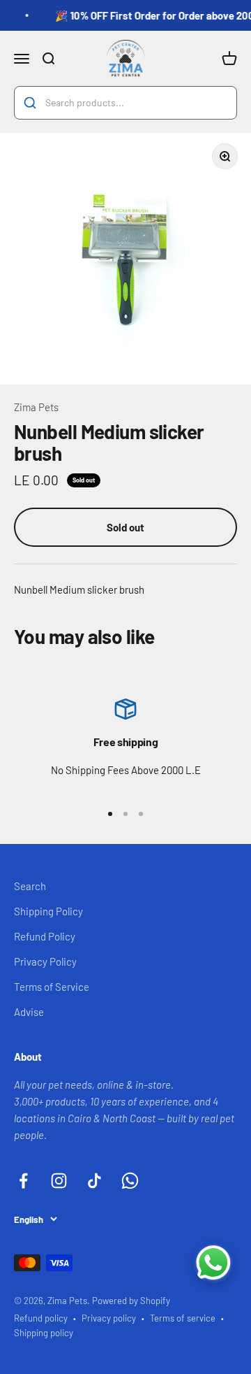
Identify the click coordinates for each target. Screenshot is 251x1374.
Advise (29, 1012)
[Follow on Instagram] (59, 1180)
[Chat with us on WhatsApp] (213, 1263)
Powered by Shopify (131, 1300)
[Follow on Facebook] (23, 1180)
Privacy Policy (45, 961)
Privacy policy (109, 1318)
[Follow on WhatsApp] (130, 1180)
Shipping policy (43, 1332)
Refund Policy (44, 936)
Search (30, 886)
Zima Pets (36, 407)
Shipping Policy (48, 911)
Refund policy (41, 1318)
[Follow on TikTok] (94, 1180)
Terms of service (182, 1318)
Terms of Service (51, 986)
